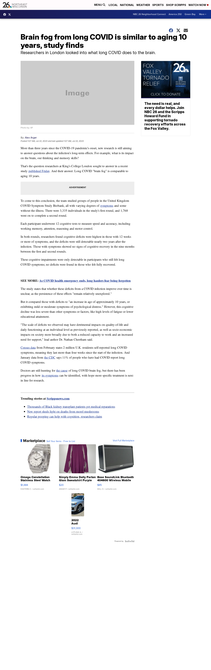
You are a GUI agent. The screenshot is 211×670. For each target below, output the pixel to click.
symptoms (106, 205)
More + (202, 14)
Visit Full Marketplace (123, 441)
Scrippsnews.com (58, 398)
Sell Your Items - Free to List (60, 441)
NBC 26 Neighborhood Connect (149, 14)
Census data (28, 347)
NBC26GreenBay (5, 14)
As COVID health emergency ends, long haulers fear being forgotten (85, 280)
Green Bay (190, 14)
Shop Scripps (176, 5)
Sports (158, 5)
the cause (62, 370)
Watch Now (197, 5)
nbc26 (10, 14)
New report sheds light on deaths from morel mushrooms (63, 411)
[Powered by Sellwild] (129, 541)
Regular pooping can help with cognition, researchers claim (64, 416)
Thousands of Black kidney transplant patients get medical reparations (71, 406)
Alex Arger (31, 137)
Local (113, 5)
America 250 (175, 14)
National (127, 5)
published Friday (39, 171)
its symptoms (50, 375)
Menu (98, 4)
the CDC (49, 357)
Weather (143, 5)
